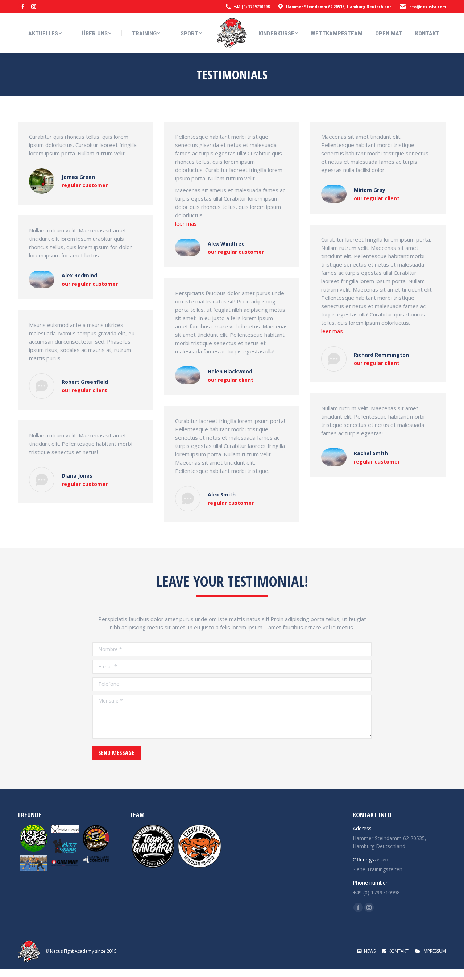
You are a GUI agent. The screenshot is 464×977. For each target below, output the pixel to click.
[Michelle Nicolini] (65, 829)
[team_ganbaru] (153, 846)
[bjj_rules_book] (33, 863)
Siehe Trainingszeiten (377, 869)
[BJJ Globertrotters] (96, 838)
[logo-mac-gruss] (96, 859)
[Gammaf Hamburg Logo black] (65, 863)
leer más (186, 223)
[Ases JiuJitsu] (33, 838)
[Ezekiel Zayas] (199, 846)
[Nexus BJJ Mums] (65, 846)
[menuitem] (45, 33)
